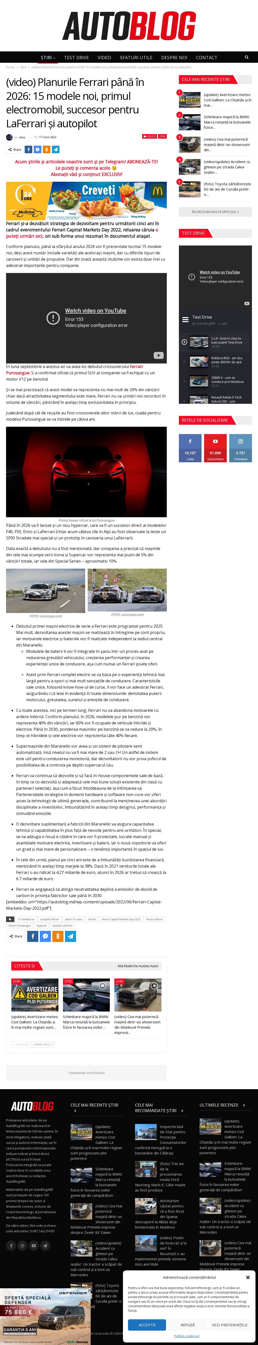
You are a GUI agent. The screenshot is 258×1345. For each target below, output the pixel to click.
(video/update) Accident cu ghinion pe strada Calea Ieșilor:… (227, 167)
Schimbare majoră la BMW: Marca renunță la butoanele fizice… (227, 122)
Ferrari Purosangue (20, 925)
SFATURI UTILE (136, 57)
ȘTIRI (46, 57)
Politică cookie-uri (187, 1336)
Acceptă (147, 1324)
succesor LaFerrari (62, 925)
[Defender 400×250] (45, 1316)
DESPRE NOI (174, 57)
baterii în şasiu (74, 919)
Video (151, 136)
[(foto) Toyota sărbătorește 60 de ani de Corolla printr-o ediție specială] (190, 189)
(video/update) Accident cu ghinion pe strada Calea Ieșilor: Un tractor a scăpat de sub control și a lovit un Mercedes (96, 1258)
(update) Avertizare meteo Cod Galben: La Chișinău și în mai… (227, 100)
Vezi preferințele (230, 1324)
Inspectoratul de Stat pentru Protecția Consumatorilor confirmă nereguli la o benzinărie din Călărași (160, 1139)
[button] (247, 1277)
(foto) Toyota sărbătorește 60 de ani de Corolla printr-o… (227, 189)
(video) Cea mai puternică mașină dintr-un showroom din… (227, 144)
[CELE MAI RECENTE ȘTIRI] (97, 1110)
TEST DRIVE (76, 57)
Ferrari (92, 919)
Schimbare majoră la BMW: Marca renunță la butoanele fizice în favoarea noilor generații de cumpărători (96, 1182)
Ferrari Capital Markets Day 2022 (121, 919)
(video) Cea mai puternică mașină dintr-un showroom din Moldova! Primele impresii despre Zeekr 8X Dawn (96, 1219)
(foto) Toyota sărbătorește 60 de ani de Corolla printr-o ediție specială (96, 1296)
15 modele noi (26, 919)
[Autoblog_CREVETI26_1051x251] (86, 200)
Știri (162, 136)
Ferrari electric (154, 919)
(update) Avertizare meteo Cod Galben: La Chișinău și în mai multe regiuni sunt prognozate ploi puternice (96, 1142)
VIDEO (104, 57)
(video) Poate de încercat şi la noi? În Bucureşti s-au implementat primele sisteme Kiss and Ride (160, 1251)
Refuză (188, 1324)
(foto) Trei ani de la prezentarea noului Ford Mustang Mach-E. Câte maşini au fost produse (160, 1177)
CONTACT (206, 57)
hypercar (42, 925)
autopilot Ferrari (49, 919)
